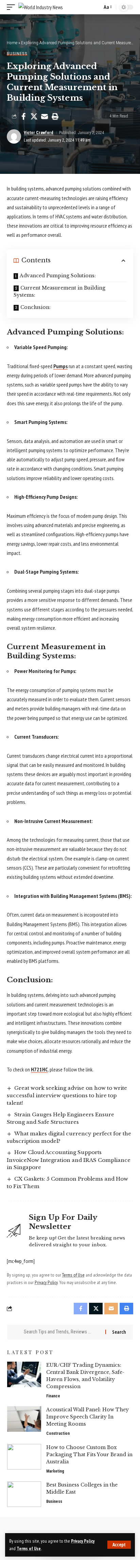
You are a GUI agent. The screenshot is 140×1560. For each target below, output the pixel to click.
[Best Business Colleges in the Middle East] (24, 1494)
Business (17, 53)
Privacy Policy (82, 1541)
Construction (58, 1433)
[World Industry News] (40, 7)
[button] (119, 1545)
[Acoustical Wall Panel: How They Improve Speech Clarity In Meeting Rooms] (24, 1419)
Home (12, 42)
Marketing (55, 1471)
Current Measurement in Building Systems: (59, 291)
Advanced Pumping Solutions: (58, 276)
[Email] (44, 116)
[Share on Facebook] (23, 116)
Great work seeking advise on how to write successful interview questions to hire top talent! (67, 1095)
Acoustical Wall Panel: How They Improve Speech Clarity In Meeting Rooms (87, 1417)
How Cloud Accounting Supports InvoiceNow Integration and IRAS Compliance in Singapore (68, 1159)
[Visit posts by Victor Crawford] (14, 136)
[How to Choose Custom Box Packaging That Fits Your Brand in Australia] (24, 1456)
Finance (53, 1396)
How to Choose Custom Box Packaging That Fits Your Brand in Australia (89, 1454)
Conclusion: (35, 307)
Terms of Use (29, 1548)
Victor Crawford (38, 132)
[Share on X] (34, 116)
